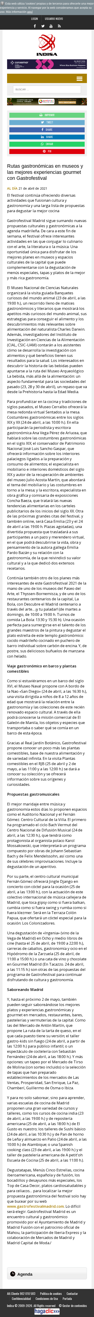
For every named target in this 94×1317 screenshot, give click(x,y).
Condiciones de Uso (47, 1298)
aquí (30, 11)
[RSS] (59, 25)
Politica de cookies (51, 1293)
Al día (12, 188)
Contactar (72, 1293)
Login (34, 19)
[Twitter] (43, 25)
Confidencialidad (21, 1298)
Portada (67, 1298)
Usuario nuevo (54, 19)
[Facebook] (34, 25)
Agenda (24, 1274)
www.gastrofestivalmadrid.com (35, 1206)
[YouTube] (51, 25)
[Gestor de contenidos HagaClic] (47, 1311)
